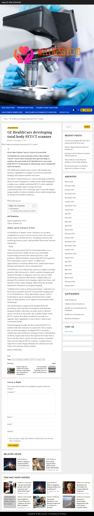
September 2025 (70, 206)
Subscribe (87, 110)
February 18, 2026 (53, 470)
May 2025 (68, 222)
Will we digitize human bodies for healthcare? (24, 464)
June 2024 (68, 266)
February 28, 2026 (24, 468)
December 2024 (70, 242)
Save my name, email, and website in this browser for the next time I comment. (31, 439)
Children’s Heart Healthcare (47, 108)
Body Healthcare (8, 108)
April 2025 (68, 226)
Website (10, 431)
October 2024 (69, 250)
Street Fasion (69, 331)
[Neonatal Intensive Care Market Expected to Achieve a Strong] (39, 502)
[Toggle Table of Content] (33, 205)
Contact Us (63, 112)
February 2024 (70, 282)
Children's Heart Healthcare (75, 304)
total (43, 359)
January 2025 (69, 238)
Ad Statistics (14, 209)
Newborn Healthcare (25, 108)
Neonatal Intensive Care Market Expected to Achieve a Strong (53, 503)
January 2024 (69, 286)
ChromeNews (53, 514)
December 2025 (70, 194)
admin (10, 140)
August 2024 (69, 258)
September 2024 (70, 254)
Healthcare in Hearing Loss (12, 112)
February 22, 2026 (83, 493)
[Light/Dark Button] (74, 110)
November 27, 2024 (20, 140)
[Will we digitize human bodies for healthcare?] (10, 464)
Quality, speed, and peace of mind (24, 211)
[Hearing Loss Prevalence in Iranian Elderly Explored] (69, 487)
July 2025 (68, 214)
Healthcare (27, 359)
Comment (11, 392)
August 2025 (69, 210)
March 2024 (69, 278)
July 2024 (68, 262)
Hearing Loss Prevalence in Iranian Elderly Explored (82, 488)
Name (10, 417)
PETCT (33, 359)
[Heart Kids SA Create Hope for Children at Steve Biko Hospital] (10, 502)
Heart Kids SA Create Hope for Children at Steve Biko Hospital (24, 502)
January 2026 (69, 190)
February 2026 (70, 186)
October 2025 (69, 202)
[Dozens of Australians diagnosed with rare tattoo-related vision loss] (69, 502)
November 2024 (70, 246)
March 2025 (69, 230)
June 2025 (68, 218)
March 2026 (69, 182)
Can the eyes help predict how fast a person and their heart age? (24, 488)
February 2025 (70, 234)
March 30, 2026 (23, 493)
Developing (19, 359)
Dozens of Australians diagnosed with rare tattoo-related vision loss (82, 504)
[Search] (78, 110)
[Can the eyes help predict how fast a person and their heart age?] (10, 487)
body (13, 359)
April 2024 (68, 274)
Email (9, 424)
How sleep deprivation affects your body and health (52, 465)
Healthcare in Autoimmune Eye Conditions (41, 112)
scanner (39, 359)
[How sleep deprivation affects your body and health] (38, 464)
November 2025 (70, 198)
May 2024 (68, 270)
